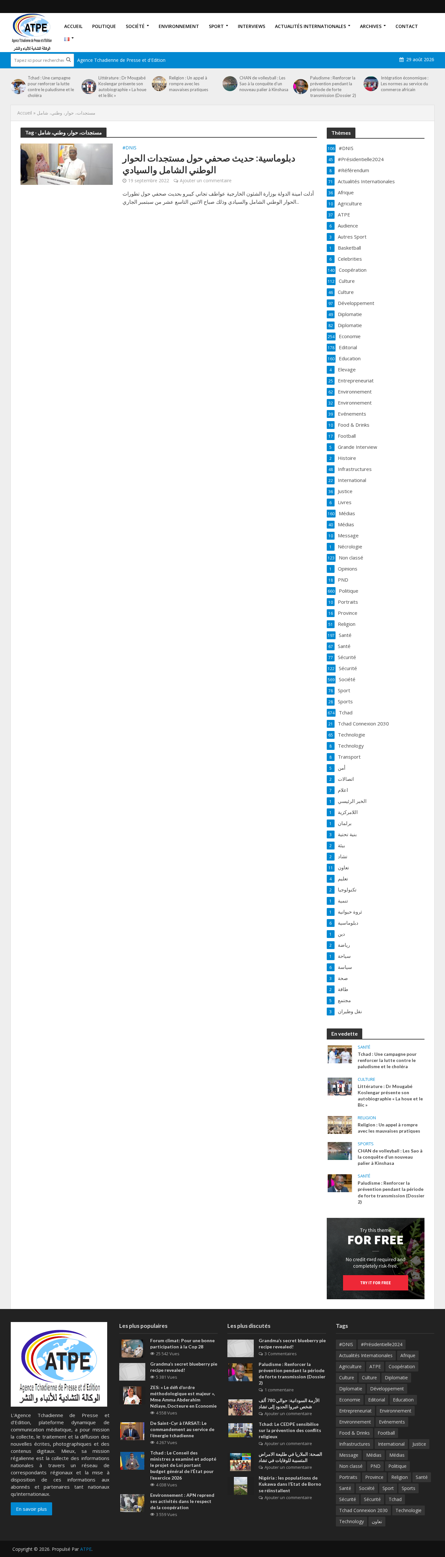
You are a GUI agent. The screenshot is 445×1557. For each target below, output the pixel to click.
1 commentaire (279, 1390)
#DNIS (129, 148)
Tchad (395, 1499)
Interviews (251, 26)
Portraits (348, 1477)
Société (135, 26)
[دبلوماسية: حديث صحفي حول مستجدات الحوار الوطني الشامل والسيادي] (67, 163)
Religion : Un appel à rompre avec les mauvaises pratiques (188, 83)
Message (348, 1455)
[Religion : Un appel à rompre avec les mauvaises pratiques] (158, 83)
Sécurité (347, 1499)
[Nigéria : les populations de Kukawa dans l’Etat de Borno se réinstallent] (240, 1485)
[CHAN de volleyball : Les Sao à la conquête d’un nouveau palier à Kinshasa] (229, 83)
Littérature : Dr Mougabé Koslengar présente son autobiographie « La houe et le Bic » (122, 86)
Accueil (73, 26)
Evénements (392, 1422)
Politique (104, 26)
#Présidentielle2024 (381, 1344)
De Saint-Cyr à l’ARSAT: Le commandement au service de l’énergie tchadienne (182, 1429)
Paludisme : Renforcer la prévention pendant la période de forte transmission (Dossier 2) (333, 86)
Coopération (402, 1366)
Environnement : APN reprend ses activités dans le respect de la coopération (182, 1501)
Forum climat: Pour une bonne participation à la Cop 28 (182, 1343)
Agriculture (350, 1366)
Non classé (351, 1466)
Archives (370, 26)
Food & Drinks (354, 1433)
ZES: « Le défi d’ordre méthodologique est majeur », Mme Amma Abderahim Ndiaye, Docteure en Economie (183, 1397)
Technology (351, 1521)
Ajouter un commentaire (206, 180)
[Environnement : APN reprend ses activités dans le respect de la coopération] (132, 1502)
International (391, 1444)
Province (374, 1477)
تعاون (377, 1521)
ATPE (375, 1366)
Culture (366, 1079)
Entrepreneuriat (355, 1411)
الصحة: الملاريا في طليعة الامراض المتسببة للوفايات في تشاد (290, 1457)
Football (386, 1433)
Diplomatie (396, 1377)
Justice (419, 1444)
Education (403, 1400)
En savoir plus (31, 1509)
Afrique (407, 1355)
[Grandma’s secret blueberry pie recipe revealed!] (132, 1371)
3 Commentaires (281, 1354)
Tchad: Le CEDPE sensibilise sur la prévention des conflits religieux (290, 1430)
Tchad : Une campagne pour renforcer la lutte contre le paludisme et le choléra (51, 86)
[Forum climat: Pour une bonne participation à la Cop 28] (132, 1348)
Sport (216, 26)
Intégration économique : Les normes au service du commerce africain (404, 83)
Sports (366, 1144)
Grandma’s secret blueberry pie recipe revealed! (183, 1367)
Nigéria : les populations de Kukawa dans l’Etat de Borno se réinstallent (290, 1484)
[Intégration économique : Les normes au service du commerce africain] (370, 83)
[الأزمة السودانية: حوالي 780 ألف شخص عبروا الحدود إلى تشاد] (240, 1407)
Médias (373, 1455)
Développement (387, 1388)
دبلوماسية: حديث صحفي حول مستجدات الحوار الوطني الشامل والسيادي (208, 163)
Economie (349, 1400)
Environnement (179, 26)
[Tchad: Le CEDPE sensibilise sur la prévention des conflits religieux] (240, 1429)
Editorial (376, 1400)
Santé (364, 1047)
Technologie (408, 1510)
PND (375, 1466)
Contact (406, 26)
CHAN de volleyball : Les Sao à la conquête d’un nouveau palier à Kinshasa (263, 83)
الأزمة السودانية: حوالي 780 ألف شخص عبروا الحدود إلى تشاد (289, 1403)
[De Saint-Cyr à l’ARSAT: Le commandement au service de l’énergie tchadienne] (132, 1430)
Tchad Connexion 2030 (363, 1510)
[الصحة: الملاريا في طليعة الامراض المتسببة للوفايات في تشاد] (240, 1461)
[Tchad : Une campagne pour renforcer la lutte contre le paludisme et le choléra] (17, 86)
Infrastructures (354, 1444)
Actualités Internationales (310, 26)
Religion (367, 1118)
